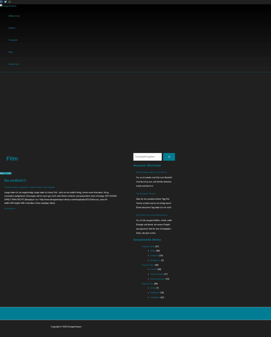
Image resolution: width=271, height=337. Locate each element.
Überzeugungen (157, 279)
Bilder (153, 250)
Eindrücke (155, 292)
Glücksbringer (156, 274)
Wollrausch (155, 260)
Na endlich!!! (15, 180)
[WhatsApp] (9, 2)
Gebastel (24, 187)
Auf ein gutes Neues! (145, 193)
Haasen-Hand (35, 187)
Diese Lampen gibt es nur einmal (151, 172)
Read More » (10, 208)
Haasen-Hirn (148, 283)
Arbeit (153, 288)
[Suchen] (169, 157)
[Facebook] (1, 2)
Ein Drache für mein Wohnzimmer (152, 215)
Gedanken (155, 297)
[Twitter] (5, 2)
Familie (153, 269)
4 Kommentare (11, 187)
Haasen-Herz (148, 265)
